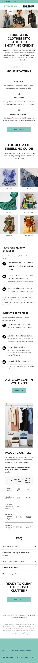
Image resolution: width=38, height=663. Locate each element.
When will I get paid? (10, 546)
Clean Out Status (7, 657)
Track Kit (19, 391)
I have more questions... (11, 574)
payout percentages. (22, 462)
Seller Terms (29, 657)
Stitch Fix (12, 1)
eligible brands (13, 457)
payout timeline (29, 120)
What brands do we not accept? (14, 561)
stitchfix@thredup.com (19, 618)
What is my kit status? (10, 568)
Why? (19, 491)
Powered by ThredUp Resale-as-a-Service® (21, 651)
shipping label (14, 88)
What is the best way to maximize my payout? (16, 554)
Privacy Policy (19, 657)
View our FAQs (20, 615)
